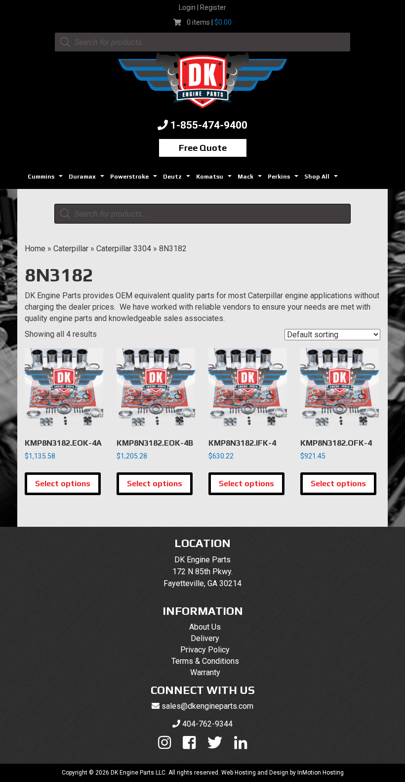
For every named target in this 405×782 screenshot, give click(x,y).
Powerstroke (135, 179)
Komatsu (215, 179)
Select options (62, 483)
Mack (251, 179)
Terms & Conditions (205, 661)
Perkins (284, 179)
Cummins (46, 179)
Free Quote (203, 147)
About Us (205, 627)
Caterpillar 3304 (123, 248)
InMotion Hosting (320, 772)
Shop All (322, 179)
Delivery (205, 638)
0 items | (209, 22)
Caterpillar (70, 248)
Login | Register (202, 7)
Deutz (178, 179)
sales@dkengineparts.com (207, 706)
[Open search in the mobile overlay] (202, 42)
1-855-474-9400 (208, 125)
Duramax (88, 179)
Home (35, 248)
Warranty (205, 672)
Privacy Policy (205, 649)
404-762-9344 (207, 724)
